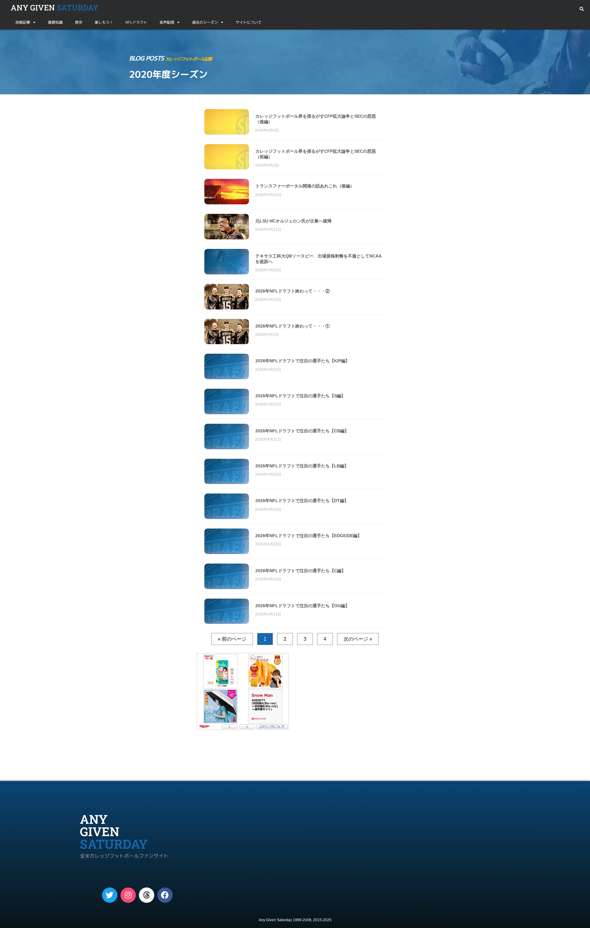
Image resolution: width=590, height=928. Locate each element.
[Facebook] (165, 895)
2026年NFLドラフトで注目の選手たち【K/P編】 (302, 360)
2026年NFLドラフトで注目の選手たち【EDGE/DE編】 (308, 535)
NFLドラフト (136, 22)
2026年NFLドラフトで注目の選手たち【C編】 (300, 570)
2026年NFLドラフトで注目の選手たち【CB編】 (302, 430)
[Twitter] (109, 895)
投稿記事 (22, 22)
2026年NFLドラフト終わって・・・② (292, 291)
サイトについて (249, 22)
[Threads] (146, 895)
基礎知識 (55, 22)
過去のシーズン (205, 22)
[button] (581, 9)
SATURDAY (54, 7)
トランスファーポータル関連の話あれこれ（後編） (304, 185)
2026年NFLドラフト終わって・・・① (292, 326)
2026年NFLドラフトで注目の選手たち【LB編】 (301, 465)
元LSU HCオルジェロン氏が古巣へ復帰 (293, 220)
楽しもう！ (104, 22)
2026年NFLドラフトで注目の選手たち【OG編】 (302, 605)
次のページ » (358, 639)
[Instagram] (128, 895)
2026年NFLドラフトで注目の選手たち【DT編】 (301, 500)
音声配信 (166, 22)
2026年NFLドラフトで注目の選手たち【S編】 (300, 395)
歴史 (78, 22)
